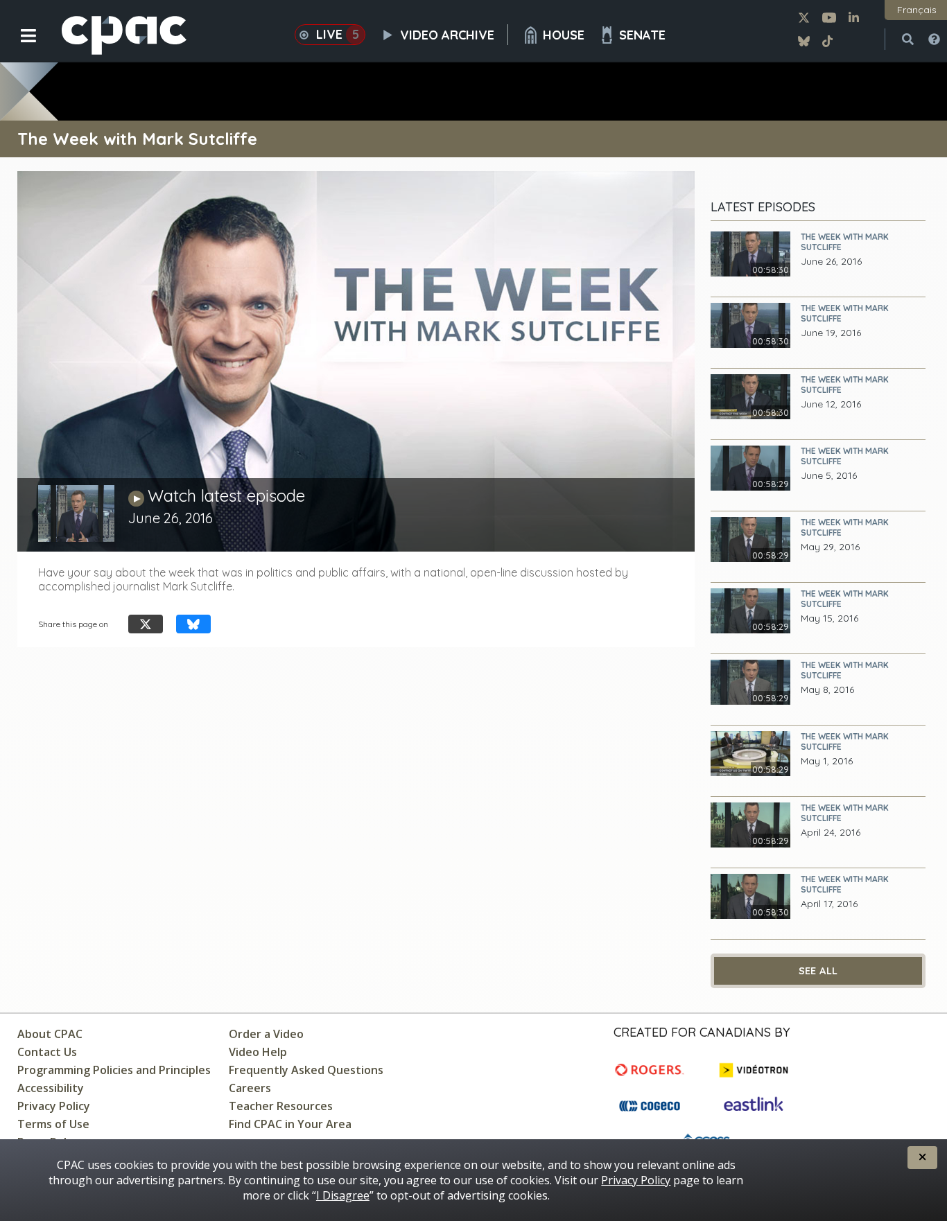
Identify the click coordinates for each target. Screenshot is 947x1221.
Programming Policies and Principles (114, 1070)
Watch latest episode (226, 495)
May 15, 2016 (829, 618)
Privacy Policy (53, 1106)
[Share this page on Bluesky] (193, 624)
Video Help (258, 1052)
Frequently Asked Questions (306, 1070)
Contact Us (47, 1052)
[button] (19, 46)
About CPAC (49, 1034)
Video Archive (447, 35)
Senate (642, 35)
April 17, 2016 (829, 904)
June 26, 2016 (831, 261)
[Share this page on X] (145, 624)
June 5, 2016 (829, 476)
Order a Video (266, 1034)
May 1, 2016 (827, 761)
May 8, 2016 (827, 690)
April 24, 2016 (830, 832)
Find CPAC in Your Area (290, 1124)
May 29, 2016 (830, 547)
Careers (250, 1088)
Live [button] (337, 34)
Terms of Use (53, 1124)
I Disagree (343, 1195)
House (563, 35)
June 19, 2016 (831, 333)
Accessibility (50, 1088)
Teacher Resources (281, 1106)
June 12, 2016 (831, 404)
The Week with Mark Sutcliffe (845, 241)
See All (818, 971)
